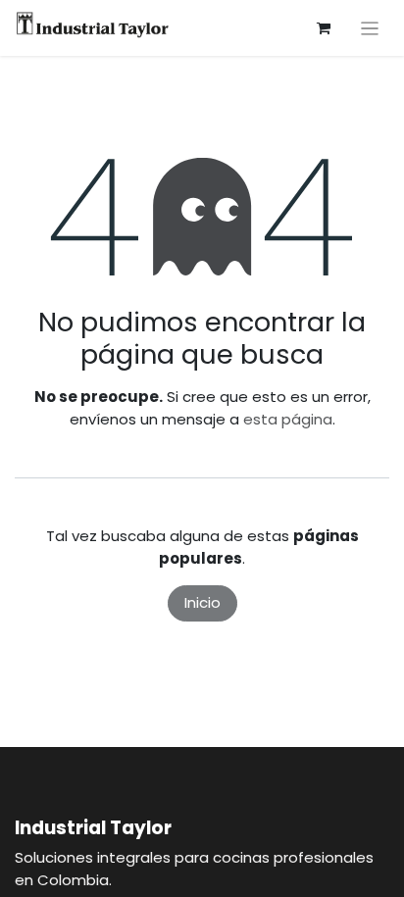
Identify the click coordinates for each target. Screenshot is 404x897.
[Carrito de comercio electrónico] (323, 28)
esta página (287, 419)
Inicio (202, 602)
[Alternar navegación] (370, 28)
